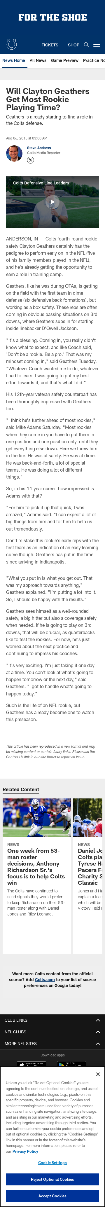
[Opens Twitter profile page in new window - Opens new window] (30, 160)
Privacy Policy (25, 1151)
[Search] (86, 44)
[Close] (98, 1074)
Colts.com (45, 979)
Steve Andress (39, 148)
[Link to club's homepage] (12, 42)
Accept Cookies (52, 1196)
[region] (52, 1136)
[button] (53, 202)
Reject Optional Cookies (52, 1179)
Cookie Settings (52, 1162)
